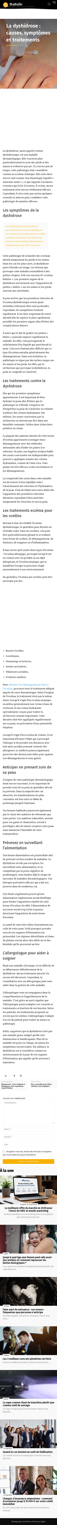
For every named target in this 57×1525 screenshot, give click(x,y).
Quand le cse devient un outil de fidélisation (28, 1452)
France (7, 1355)
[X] (20, 1076)
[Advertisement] (28, 119)
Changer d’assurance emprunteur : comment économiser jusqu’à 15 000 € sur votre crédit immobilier (28, 1501)
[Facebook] (14, 1076)
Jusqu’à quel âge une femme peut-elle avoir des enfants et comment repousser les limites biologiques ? (27, 1260)
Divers (6, 1306)
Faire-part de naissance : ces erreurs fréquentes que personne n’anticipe (23, 1311)
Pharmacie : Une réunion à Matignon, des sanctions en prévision (13, 1086)
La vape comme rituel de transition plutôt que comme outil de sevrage (28, 1404)
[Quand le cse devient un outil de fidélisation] (28, 1433)
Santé (6, 1254)
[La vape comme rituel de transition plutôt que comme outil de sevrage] (28, 1384)
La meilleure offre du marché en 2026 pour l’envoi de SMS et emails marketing (28, 1209)
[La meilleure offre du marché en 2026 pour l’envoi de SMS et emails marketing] (28, 1189)
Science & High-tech (28, 1205)
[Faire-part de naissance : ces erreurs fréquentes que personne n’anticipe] (28, 1291)
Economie (8, 1448)
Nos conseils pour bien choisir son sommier (41, 1085)
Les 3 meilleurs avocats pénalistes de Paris (27, 1358)
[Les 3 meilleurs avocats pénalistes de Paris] (28, 1340)
